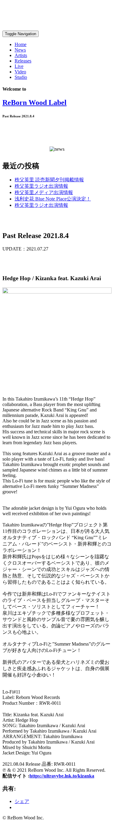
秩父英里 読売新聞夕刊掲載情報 (49, 179)
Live (19, 66)
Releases (23, 60)
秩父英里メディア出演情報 (44, 192)
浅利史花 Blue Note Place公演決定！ (53, 198)
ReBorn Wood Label (34, 102)
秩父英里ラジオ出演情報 (41, 186)
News (20, 49)
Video (20, 71)
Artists (21, 55)
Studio (21, 77)
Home (20, 44)
